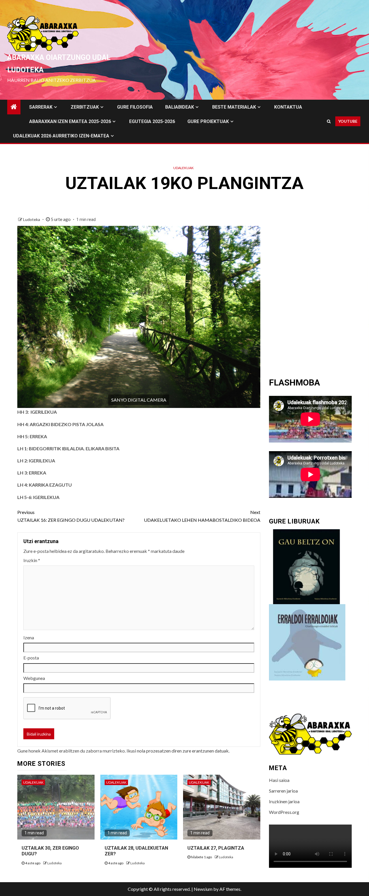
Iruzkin (31, 560)
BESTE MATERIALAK (234, 107)
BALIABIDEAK (179, 107)
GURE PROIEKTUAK (208, 121)
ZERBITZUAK (85, 107)
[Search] (328, 121)
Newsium (203, 889)
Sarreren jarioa (283, 790)
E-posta (31, 657)
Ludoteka (32, 219)
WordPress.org (284, 812)
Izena (28, 637)
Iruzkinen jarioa (284, 801)
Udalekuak (183, 168)
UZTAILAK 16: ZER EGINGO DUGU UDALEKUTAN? (71, 516)
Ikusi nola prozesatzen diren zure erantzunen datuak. (178, 750)
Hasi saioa (279, 780)
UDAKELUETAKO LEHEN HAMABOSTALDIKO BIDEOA (202, 516)
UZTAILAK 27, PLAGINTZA (215, 848)
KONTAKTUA (288, 107)
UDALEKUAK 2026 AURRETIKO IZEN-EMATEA (61, 136)
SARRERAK (40, 107)
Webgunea (34, 678)
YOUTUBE (347, 121)
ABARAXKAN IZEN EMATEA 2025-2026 (70, 121)
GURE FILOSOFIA (135, 107)
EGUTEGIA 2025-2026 (152, 121)
